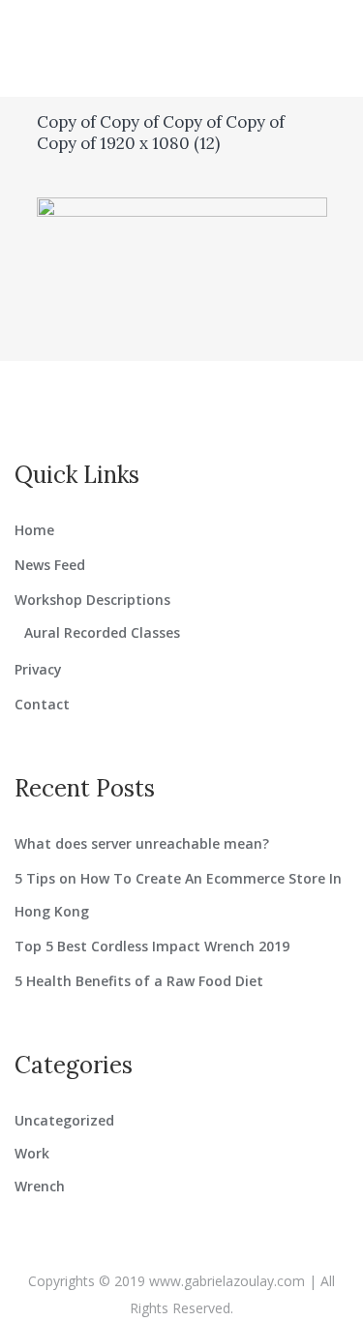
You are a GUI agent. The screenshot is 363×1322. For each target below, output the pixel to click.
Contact (42, 704)
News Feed (50, 565)
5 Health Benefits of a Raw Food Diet (139, 981)
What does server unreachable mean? (142, 843)
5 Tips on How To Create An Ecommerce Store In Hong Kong (178, 894)
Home (34, 530)
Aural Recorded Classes (102, 632)
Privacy (38, 669)
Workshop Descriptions (92, 599)
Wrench (40, 1186)
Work (32, 1153)
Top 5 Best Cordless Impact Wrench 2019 (152, 946)
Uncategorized (64, 1120)
